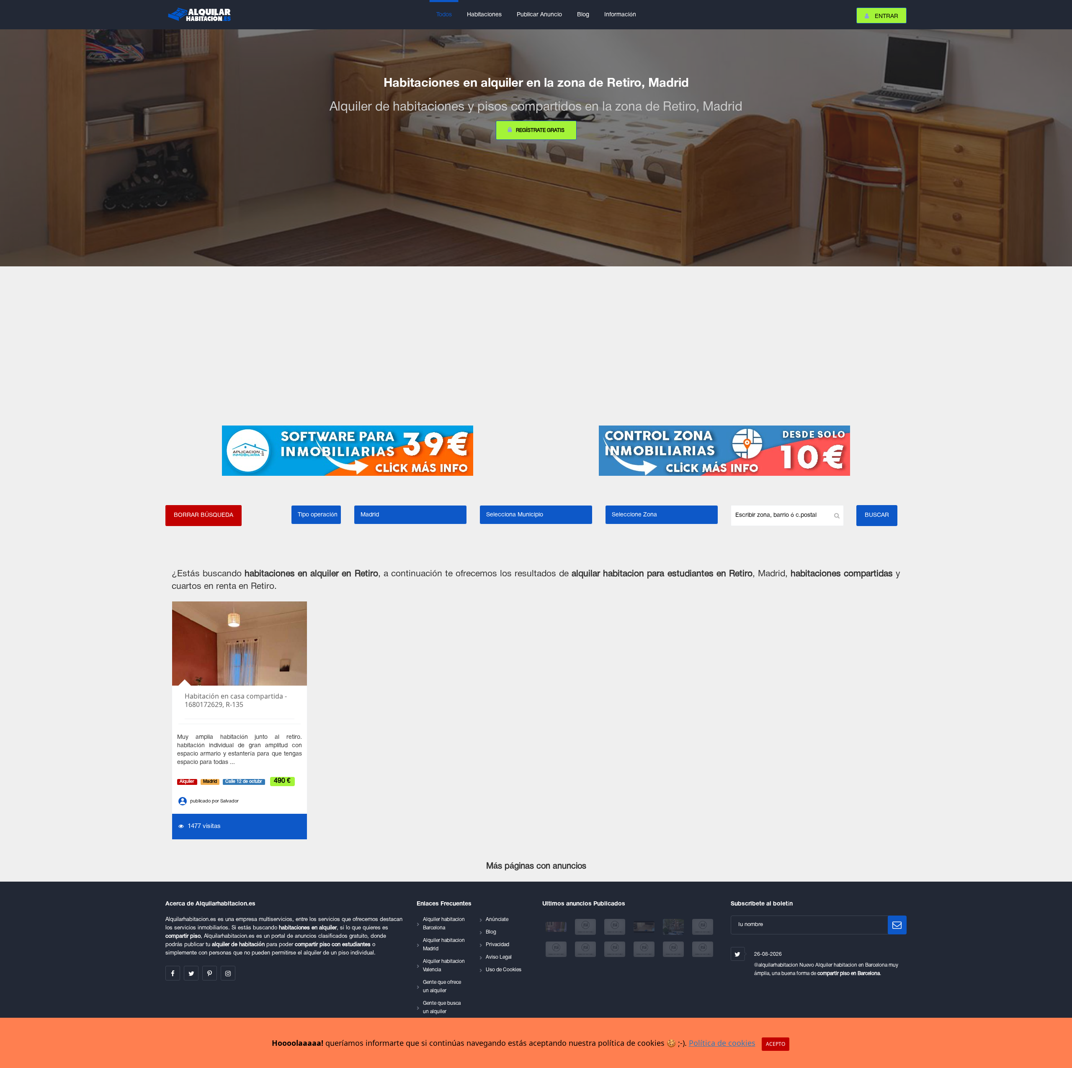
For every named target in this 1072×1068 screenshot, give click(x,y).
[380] (557, 927)
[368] (645, 949)
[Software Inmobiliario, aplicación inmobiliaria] (347, 451)
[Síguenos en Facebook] (173, 973)
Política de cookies (722, 1043)
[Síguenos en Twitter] (191, 973)
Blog (583, 15)
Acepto (775, 1043)
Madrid (210, 782)
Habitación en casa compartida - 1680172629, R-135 (236, 700)
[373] (702, 927)
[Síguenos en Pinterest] (209, 973)
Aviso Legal (499, 957)
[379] (586, 927)
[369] (674, 949)
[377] (645, 927)
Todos (444, 15)
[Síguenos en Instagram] (228, 973)
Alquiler (187, 782)
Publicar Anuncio (539, 15)
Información (620, 15)
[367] (615, 949)
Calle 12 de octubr (243, 782)
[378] (615, 927)
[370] (702, 949)
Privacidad (497, 944)
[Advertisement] (536, 346)
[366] (586, 949)
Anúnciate (497, 919)
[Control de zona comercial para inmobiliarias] (724, 451)
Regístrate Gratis (540, 130)
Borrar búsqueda (203, 515)
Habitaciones (484, 15)
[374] (674, 927)
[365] (557, 949)
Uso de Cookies (503, 969)
